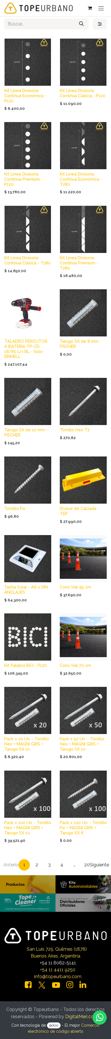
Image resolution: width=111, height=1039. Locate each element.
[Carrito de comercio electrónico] (89, 8)
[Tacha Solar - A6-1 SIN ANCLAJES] (27, 558)
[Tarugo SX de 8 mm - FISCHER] (83, 312)
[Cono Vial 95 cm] (83, 558)
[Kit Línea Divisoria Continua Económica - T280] (83, 145)
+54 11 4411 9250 (57, 969)
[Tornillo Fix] (27, 480)
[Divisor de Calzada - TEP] (83, 480)
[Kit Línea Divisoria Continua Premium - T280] (83, 229)
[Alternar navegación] (101, 8)
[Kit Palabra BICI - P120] (27, 637)
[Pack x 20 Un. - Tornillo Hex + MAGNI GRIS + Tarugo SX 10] (27, 710)
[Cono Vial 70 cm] (83, 637)
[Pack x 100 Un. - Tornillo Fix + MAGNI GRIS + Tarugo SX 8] (83, 794)
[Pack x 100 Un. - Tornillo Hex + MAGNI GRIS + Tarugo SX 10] (27, 794)
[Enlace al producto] (28, 884)
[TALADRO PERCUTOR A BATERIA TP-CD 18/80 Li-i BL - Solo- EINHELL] (27, 312)
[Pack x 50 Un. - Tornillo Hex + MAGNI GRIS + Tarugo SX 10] (83, 710)
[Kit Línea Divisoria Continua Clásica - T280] (27, 229)
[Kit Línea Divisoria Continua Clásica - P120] (83, 62)
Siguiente (99, 865)
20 (87, 865)
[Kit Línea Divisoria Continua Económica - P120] (27, 62)
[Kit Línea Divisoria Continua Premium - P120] (27, 145)
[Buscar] (81, 24)
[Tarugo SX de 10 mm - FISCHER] (27, 401)
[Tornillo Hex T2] (83, 401)
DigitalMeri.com (81, 1016)
